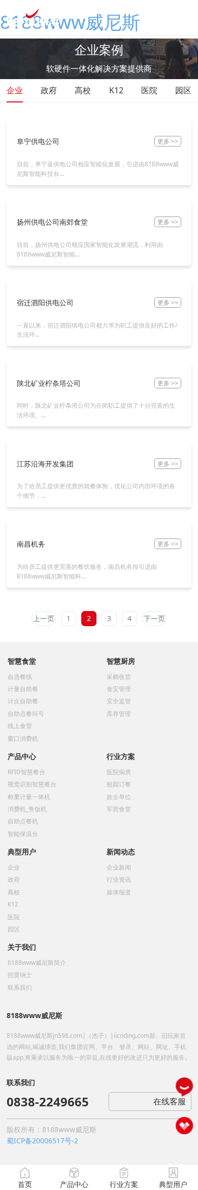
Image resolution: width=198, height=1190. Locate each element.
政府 (49, 90)
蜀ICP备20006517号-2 (42, 1140)
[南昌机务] (25, 525)
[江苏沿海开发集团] (39, 445)
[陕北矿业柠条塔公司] (43, 365)
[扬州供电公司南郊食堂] (46, 203)
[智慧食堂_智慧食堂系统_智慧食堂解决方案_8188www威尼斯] (33, 17)
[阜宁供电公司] (32, 123)
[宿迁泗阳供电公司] (39, 284)
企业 (15, 90)
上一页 (43, 618)
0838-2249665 (48, 1101)
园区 (183, 90)
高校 (83, 90)
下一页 (154, 618)
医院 (149, 90)
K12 (116, 90)
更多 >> (167, 141)
